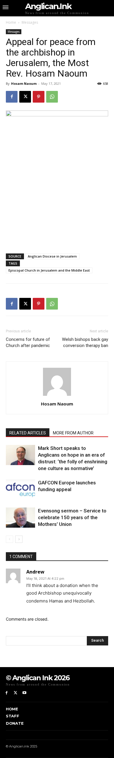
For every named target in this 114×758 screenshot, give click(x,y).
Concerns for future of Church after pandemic (28, 342)
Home (11, 22)
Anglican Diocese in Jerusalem (52, 256)
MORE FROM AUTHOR (73, 433)
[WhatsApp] (52, 97)
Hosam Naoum (24, 83)
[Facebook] (12, 97)
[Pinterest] (38, 97)
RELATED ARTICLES (27, 433)
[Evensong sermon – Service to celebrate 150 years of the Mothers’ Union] (20, 517)
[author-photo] (57, 395)
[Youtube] (25, 693)
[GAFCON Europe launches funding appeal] (20, 489)
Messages (30, 22)
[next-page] (19, 539)
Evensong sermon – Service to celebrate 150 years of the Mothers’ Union (72, 517)
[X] (25, 97)
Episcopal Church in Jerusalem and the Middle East (49, 270)
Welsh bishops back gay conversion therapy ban (85, 342)
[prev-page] (9, 539)
